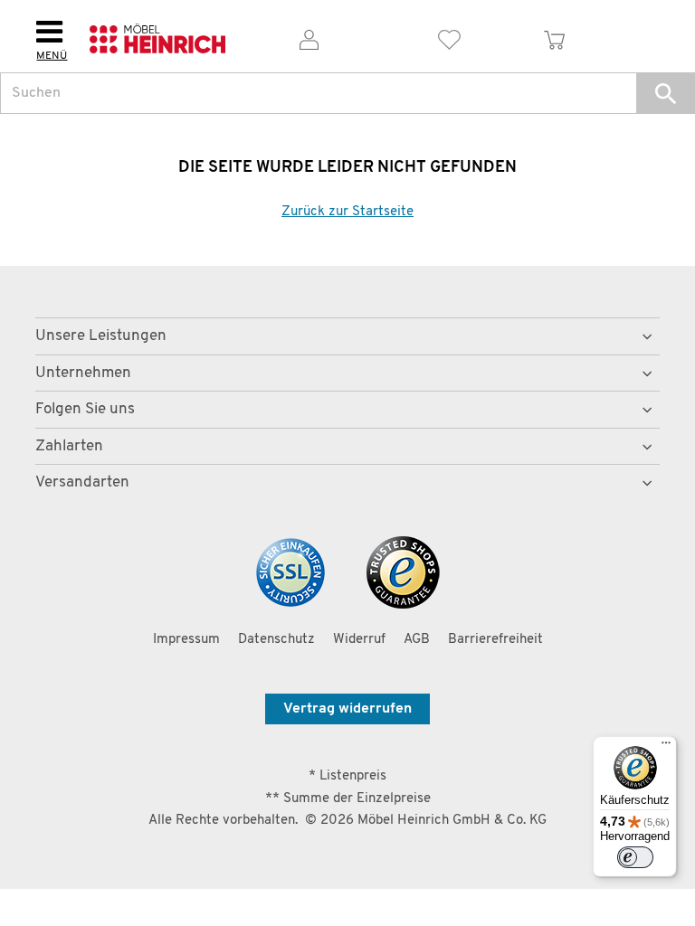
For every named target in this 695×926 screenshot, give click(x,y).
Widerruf (359, 640)
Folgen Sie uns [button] (85, 409)
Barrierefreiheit (495, 640)
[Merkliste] (449, 36)
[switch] (635, 857)
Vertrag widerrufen (347, 709)
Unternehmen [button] (83, 373)
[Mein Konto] (309, 36)
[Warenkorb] (555, 36)
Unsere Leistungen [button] (101, 336)
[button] (665, 93)
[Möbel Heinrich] (157, 36)
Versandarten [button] (82, 482)
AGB (417, 640)
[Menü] (666, 747)
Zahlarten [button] (69, 446)
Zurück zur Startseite (347, 212)
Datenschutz (276, 640)
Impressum (186, 640)
